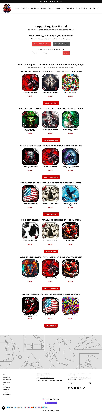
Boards (43, 8)
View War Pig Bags (51, 103)
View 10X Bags (51, 325)
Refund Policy (6, 377)
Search (66, 53)
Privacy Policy (6, 382)
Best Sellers (24, 8)
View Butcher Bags (51, 288)
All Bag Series (6, 387)
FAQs (4, 374)
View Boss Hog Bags (51, 140)
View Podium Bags (51, 214)
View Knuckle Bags (51, 177)
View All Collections (61, 44)
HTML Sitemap (6, 394)
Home (17, 8)
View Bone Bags (51, 251)
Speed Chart (70, 8)
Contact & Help (81, 8)
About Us (5, 392)
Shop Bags (34, 8)
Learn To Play (59, 8)
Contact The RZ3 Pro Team (47, 377)
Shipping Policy (7, 379)
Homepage (52, 49)
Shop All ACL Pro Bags (41, 44)
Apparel (50, 8)
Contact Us (6, 389)
